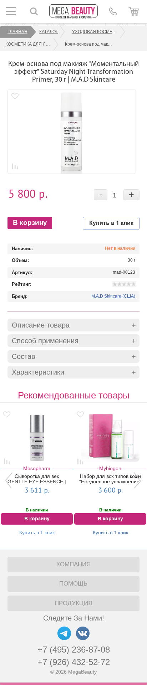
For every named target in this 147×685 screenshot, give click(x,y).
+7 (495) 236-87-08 (73, 649)
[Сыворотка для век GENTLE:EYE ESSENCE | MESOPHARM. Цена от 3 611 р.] (37, 435)
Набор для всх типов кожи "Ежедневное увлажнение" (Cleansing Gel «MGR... (110, 479)
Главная (17, 31)
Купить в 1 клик (111, 223)
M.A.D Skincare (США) (113, 296)
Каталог (48, 31)
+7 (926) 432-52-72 (73, 662)
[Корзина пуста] (133, 11)
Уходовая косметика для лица (99, 31)
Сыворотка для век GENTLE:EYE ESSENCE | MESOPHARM (36, 479)
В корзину (30, 223)
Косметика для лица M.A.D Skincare (32, 44)
